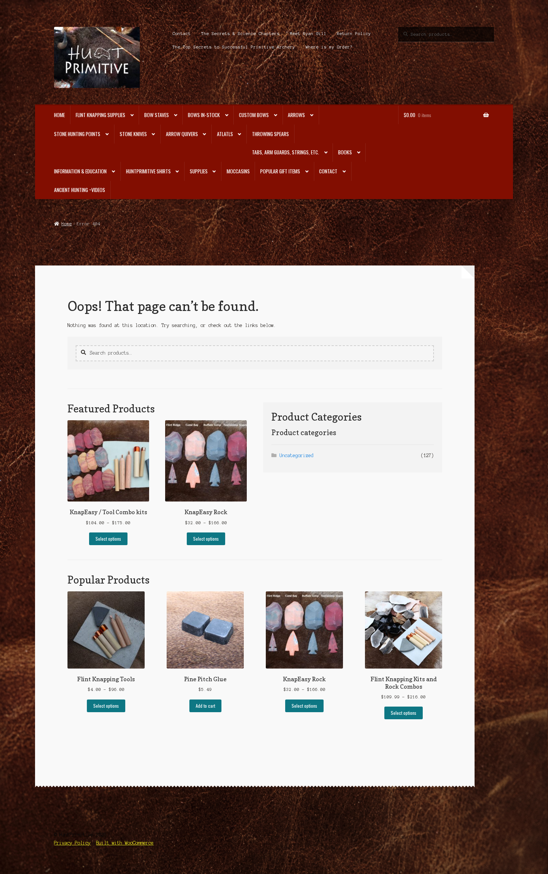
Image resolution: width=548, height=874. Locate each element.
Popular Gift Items (280, 171)
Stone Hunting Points (77, 134)
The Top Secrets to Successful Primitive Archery (234, 47)
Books (345, 152)
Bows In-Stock (204, 115)
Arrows (296, 115)
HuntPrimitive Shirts (148, 171)
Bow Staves (156, 115)
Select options (108, 538)
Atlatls (225, 134)
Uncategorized (297, 455)
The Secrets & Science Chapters (240, 33)
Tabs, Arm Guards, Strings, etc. (285, 152)
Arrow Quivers (182, 134)
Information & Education (80, 171)
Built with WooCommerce (125, 842)
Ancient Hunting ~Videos (79, 190)
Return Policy (354, 33)
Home (59, 115)
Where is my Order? (329, 47)
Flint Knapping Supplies (100, 115)
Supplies (199, 171)
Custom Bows (254, 115)
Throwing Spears (270, 134)
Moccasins (238, 171)
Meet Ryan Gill (308, 33)
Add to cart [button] (205, 705)
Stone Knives (133, 134)
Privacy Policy (72, 842)
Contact (182, 33)
